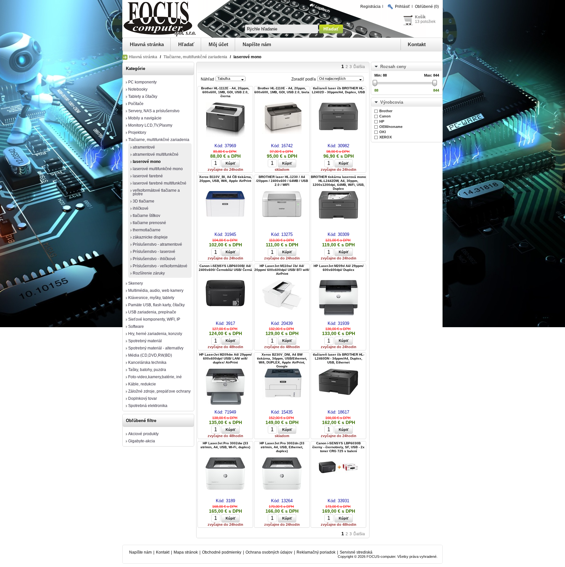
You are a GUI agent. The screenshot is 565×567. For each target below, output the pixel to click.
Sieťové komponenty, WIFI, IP (154, 319)
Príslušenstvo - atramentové (157, 244)
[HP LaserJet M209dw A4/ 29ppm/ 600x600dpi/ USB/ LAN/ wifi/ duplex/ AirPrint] (225, 387)
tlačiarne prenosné (149, 223)
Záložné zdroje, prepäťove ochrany (159, 391)
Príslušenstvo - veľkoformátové (160, 266)
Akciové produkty (143, 434)
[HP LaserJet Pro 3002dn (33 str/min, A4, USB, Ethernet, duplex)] (281, 474)
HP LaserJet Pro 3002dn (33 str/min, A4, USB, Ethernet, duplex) (282, 447)
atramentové (144, 147)
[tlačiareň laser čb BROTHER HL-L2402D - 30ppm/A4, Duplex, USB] (338, 116)
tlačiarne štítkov (146, 215)
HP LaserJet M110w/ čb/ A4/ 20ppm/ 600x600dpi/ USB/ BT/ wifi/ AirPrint (281, 269)
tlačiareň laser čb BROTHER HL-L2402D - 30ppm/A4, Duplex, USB (338, 90)
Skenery (135, 283)
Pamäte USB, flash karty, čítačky (156, 305)
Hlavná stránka (147, 44)
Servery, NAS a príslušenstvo (154, 111)
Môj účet (218, 44)
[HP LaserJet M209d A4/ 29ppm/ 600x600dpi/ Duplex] (338, 298)
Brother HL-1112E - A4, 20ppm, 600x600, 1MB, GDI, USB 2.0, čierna (225, 92)
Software (136, 326)
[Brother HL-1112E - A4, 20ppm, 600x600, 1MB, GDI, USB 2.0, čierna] (225, 120)
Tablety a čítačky (142, 96)
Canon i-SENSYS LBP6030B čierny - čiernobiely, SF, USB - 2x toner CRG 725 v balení (338, 447)
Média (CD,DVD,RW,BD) (150, 355)
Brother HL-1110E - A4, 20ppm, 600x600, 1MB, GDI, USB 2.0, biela (281, 90)
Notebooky (137, 89)
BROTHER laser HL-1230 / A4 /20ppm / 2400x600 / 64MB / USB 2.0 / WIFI (282, 180)
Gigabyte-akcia (141, 441)
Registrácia (370, 6)
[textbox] (281, 29)
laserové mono (147, 161)
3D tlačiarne (143, 201)
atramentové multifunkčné (156, 154)
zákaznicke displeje (150, 237)
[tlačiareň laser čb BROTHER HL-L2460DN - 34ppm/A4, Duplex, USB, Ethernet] (338, 382)
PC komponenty (142, 82)
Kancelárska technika (147, 362)
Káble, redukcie (142, 384)
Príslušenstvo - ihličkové (154, 259)
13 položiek (425, 21)
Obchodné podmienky (221, 552)
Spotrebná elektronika (147, 405)
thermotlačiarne (147, 230)
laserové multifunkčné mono (158, 169)
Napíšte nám (257, 44)
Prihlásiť (402, 6)
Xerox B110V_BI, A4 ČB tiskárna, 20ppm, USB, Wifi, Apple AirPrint (225, 179)
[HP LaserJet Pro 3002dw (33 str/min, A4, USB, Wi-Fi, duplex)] (225, 474)
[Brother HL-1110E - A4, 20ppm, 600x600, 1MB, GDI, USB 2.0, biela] (281, 118)
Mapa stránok (186, 552)
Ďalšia (359, 66)
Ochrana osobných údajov (269, 552)
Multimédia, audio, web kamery (155, 290)
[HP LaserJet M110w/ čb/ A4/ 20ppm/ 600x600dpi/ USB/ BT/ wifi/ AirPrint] (281, 295)
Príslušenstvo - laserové (154, 251)
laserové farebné (148, 176)
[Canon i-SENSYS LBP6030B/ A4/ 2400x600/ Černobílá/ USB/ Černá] (225, 293)
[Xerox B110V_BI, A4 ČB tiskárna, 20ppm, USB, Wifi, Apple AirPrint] (225, 204)
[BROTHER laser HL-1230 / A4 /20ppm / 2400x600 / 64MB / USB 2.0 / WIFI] (281, 204)
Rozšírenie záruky (149, 273)
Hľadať (186, 44)
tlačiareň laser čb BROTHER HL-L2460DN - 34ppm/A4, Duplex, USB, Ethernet (338, 358)
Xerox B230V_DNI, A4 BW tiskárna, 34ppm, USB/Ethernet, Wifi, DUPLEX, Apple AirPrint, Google (282, 360)
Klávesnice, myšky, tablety (151, 297)
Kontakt (417, 44)
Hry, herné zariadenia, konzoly (155, 333)
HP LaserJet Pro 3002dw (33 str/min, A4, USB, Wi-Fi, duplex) (225, 445)
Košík (420, 17)
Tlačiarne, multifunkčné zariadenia (195, 57)
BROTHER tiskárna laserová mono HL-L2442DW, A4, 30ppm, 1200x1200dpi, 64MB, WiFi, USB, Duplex (338, 182)
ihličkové (140, 208)
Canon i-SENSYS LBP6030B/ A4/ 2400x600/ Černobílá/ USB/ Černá (225, 268)
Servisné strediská (356, 552)
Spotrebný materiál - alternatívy (155, 348)
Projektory (137, 132)
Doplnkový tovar (142, 398)
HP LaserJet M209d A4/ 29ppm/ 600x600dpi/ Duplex (339, 268)
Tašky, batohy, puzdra (147, 369)
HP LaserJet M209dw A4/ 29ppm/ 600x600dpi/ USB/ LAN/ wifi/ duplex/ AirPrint (225, 358)
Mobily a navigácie (145, 118)
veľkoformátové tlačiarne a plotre (156, 192)
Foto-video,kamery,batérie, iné (155, 377)
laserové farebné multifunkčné (159, 183)
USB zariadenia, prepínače (152, 312)
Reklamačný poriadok (316, 552)
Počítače (136, 103)
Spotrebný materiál (145, 341)
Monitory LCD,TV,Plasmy (150, 125)
